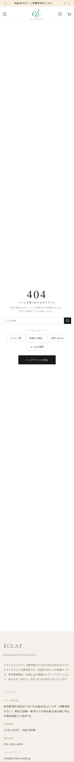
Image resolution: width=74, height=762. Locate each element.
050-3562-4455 (13, 744)
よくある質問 (36, 346)
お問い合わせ (57, 337)
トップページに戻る (37, 359)
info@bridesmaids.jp (17, 758)
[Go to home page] (37, 14)
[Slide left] (6, 3)
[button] (60, 14)
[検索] (67, 321)
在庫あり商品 (35, 337)
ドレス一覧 (15, 337)
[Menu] (4, 14)
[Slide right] (68, 3)
